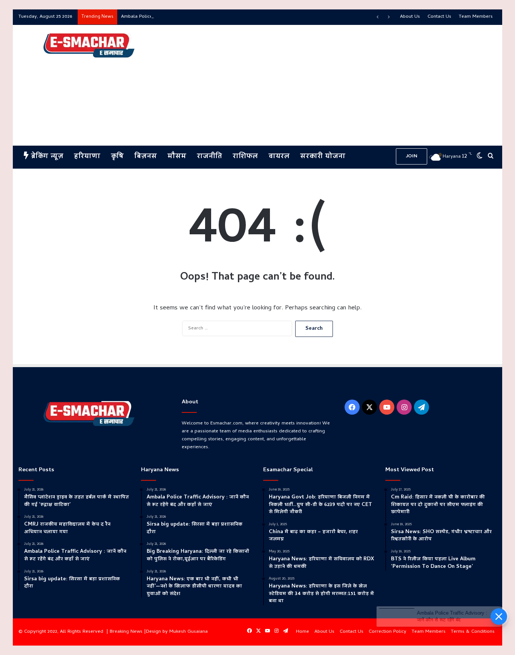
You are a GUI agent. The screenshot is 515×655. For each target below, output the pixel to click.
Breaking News (126, 632)
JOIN (411, 156)
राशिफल (245, 157)
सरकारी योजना (322, 157)
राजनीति (209, 157)
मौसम (176, 157)
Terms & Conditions (473, 632)
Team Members (476, 17)
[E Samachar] (88, 45)
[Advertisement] (339, 85)
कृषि (117, 157)
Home (302, 632)
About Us (410, 17)
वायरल (279, 157)
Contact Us (439, 17)
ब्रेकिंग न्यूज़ (46, 157)
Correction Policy (387, 632)
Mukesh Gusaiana (188, 632)
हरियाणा (87, 157)
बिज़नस (145, 157)
